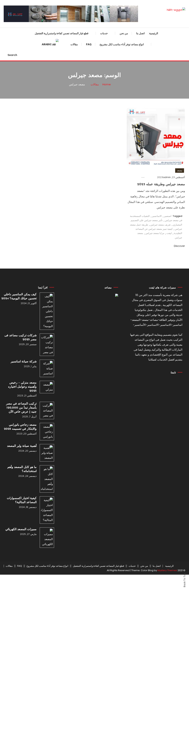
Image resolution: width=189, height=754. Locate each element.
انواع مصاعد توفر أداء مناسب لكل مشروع (122, 44)
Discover (179, 246)
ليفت (169, 233)
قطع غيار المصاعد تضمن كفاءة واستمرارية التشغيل (61, 33)
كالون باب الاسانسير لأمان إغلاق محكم (75, 374)
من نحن (124, 33)
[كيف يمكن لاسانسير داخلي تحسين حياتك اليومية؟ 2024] (47, 311)
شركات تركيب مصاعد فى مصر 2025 (20, 337)
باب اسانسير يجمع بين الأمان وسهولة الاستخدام (73, 225)
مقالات (9, 566)
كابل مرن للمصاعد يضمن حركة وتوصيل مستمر (75, 344)
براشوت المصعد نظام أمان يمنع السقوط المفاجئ (75, 105)
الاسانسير (157, 216)
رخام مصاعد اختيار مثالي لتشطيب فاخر (74, 359)
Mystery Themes (167, 570)
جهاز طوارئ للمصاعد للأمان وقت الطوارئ (74, 90)
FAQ (19, 566)
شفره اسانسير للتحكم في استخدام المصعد (73, 448)
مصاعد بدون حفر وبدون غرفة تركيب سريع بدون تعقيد (128, 191)
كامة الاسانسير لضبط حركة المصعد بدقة (73, 195)
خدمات (104, 33)
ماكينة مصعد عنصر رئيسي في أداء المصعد (74, 537)
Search (12, 55)
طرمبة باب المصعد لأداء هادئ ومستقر (76, 269)
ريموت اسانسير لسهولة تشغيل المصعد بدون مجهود (76, 180)
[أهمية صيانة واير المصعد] (47, 453)
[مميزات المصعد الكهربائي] (47, 537)
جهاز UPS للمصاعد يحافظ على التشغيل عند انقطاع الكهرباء (76, 523)
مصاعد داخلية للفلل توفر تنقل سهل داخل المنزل (128, 146)
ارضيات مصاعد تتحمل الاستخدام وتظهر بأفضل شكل (75, 254)
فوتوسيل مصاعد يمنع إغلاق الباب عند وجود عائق (73, 388)
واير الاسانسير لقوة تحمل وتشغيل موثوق (74, 120)
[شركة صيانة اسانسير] (47, 368)
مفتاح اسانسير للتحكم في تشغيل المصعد (74, 299)
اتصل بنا (140, 33)
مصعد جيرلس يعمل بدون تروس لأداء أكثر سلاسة (130, 161)
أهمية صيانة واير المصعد (22, 446)
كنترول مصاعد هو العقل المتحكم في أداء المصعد (73, 478)
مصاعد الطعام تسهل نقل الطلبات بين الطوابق (129, 176)
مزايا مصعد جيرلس (154, 233)
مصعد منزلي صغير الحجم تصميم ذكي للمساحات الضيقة (130, 102)
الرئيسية (153, 33)
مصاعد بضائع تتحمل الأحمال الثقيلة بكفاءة (129, 131)
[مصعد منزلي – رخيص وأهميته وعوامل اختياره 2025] (47, 387)
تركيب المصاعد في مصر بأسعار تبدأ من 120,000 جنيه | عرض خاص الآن (21, 407)
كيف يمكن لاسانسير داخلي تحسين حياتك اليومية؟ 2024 (19, 296)
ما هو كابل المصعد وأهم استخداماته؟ (22, 469)
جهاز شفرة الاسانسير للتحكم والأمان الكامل (73, 135)
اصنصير (167, 216)
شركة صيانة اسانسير (24, 361)
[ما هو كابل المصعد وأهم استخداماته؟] (47, 479)
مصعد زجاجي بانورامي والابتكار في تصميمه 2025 (20, 426)
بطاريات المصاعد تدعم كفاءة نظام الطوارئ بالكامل (74, 314)
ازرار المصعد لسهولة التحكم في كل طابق (73, 284)
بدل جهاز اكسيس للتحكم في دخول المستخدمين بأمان (74, 403)
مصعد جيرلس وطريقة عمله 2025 (161, 184)
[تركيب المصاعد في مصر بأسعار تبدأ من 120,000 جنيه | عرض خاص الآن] (47, 410)
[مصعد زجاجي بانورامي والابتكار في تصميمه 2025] (47, 431)
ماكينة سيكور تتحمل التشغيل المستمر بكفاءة (77, 493)
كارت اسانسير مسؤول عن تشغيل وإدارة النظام (74, 210)
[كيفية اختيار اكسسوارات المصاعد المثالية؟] (47, 510)
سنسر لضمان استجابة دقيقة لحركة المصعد (73, 61)
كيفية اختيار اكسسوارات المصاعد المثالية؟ (22, 500)
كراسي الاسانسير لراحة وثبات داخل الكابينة (73, 463)
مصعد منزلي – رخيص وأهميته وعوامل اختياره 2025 (22, 386)
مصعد (179, 170)
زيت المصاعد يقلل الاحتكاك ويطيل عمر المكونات (74, 239)
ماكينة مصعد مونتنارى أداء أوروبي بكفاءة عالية (74, 150)
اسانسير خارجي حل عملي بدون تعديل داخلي (130, 116)
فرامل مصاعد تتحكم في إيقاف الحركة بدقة (76, 329)
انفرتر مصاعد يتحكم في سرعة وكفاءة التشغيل (76, 165)
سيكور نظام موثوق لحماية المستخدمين (78, 46)
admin (167, 177)
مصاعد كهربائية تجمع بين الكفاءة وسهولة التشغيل (130, 57)
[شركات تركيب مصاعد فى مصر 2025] (47, 344)
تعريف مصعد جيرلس (160, 224)
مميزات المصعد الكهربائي (21, 529)
